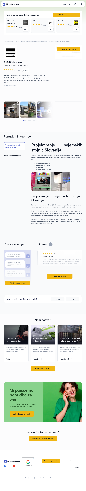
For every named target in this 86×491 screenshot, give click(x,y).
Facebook (9, 466)
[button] (23, 120)
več (25, 29)
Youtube (18, 466)
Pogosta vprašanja (55, 478)
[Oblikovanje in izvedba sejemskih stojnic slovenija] (11, 110)
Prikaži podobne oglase (66, 15)
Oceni (26, 70)
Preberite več (10, 359)
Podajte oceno (60, 276)
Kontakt (77, 467)
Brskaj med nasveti (42, 369)
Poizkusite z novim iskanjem (43, 438)
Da (59, 299)
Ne (73, 299)
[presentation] (8, 111)
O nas (76, 461)
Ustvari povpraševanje (21, 414)
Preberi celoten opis (9, 85)
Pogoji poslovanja (30, 478)
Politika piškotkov (43, 478)
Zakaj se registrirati (50, 461)
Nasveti (66, 461)
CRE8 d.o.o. (37, 21)
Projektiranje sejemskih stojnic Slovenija (12, 146)
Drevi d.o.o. (62, 21)
